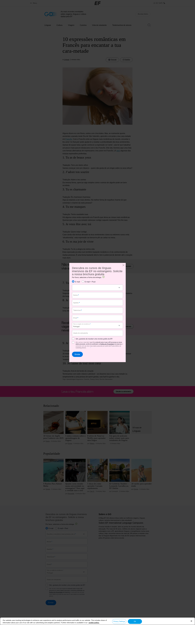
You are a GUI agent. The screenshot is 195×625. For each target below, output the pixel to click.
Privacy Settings (119, 621)
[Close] (191, 621)
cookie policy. (94, 623)
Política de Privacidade (107, 344)
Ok (135, 621)
